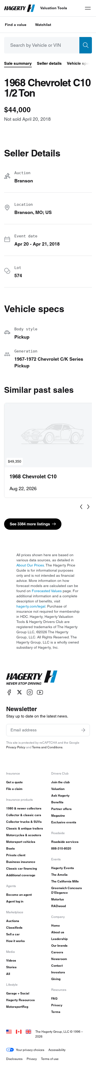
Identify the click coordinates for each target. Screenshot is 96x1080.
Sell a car (13, 934)
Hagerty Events (62, 868)
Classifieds (14, 927)
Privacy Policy (15, 747)
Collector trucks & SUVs (24, 821)
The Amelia (59, 874)
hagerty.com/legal (30, 606)
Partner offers (61, 809)
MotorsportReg (17, 1006)
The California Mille (65, 881)
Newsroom (59, 959)
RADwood (58, 906)
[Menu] (88, 8)
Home (55, 925)
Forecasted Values (47, 591)
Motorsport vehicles (20, 841)
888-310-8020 (61, 848)
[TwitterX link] (19, 692)
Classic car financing (21, 868)
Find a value (15, 25)
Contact (57, 965)
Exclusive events (63, 822)
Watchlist (43, 25)
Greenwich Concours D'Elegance (66, 890)
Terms (55, 1011)
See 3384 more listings (30, 524)
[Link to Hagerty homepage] (31, 678)
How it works (15, 941)
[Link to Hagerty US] (9, 1031)
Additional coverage (20, 875)
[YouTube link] (40, 692)
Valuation (58, 788)
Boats (10, 848)
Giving (55, 979)
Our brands (59, 945)
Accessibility (57, 1049)
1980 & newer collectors (23, 808)
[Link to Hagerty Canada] (19, 1031)
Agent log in (14, 901)
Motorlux (57, 899)
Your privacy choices (30, 1049)
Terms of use (50, 1058)
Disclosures (14, 1058)
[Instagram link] (30, 692)
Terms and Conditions (47, 747)
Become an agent (19, 894)
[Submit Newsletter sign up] (83, 730)
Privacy (56, 1005)
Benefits (57, 802)
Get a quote (14, 782)
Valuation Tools (53, 8)
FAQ (54, 998)
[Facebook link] (9, 692)
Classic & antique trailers (24, 828)
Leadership (59, 939)
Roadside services (65, 841)
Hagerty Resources (20, 1000)
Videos (11, 960)
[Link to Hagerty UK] (28, 1031)
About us (57, 932)
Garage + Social (17, 993)
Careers (57, 952)
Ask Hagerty (60, 795)
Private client (15, 855)
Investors (58, 972)
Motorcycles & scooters (23, 835)
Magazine (58, 815)
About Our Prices (30, 565)
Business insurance (20, 861)
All (8, 973)
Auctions (12, 921)
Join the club (60, 782)
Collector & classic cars (23, 815)
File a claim (14, 788)
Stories (11, 967)
